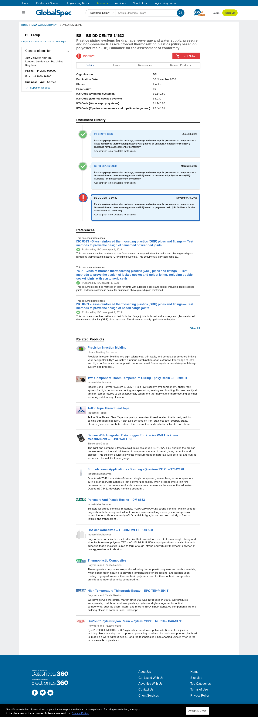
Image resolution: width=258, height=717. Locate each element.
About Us (144, 671)
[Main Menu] (23, 13)
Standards (102, 3)
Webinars (120, 3)
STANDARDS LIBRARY (44, 25)
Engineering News (78, 3)
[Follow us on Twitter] (43, 693)
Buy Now (189, 55)
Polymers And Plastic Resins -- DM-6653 (116, 499)
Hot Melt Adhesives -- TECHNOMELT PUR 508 (120, 530)
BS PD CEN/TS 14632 (105, 166)
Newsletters (140, 3)
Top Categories (200, 683)
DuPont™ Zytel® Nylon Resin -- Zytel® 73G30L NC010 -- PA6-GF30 (135, 621)
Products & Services (48, 3)
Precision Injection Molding (107, 347)
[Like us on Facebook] (35, 693)
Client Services (148, 695)
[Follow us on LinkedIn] (50, 693)
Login (216, 13)
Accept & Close (197, 710)
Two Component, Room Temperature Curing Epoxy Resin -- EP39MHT (138, 378)
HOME (24, 25)
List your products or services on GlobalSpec (44, 41)
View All (195, 328)
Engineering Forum (165, 3)
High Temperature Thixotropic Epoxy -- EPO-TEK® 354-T (128, 590)
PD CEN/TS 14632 (103, 134)
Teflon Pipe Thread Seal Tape (108, 408)
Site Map (196, 677)
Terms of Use (199, 689)
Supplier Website (40, 87)
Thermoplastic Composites (107, 560)
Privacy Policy (199, 695)
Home (25, 3)
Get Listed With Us (150, 677)
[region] (129, 710)
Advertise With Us (150, 683)
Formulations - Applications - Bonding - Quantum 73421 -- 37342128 (136, 469)
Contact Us (145, 689)
